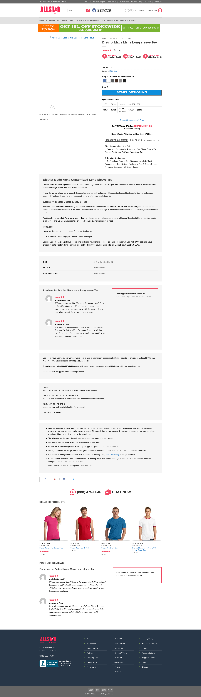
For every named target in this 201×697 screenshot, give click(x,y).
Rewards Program (99, 2)
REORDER (118, 639)
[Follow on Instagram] (131, 10)
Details (55, 114)
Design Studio (67, 20)
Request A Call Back (149, 643)
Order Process (124, 2)
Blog (149, 2)
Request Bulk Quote (117, 140)
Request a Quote (97, 20)
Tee (73, 242)
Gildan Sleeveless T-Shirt (79, 548)
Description (44, 114)
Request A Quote (120, 653)
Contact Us (158, 2)
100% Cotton (125, 38)
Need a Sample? (78, 114)
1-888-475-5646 (50, 656)
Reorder (111, 20)
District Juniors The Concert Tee (51, 548)
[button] (155, 10)
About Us (87, 2)
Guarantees (118, 662)
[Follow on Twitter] (135, 10)
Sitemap (145, 667)
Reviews (117, 672)
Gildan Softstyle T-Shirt (109, 548)
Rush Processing (112, 455)
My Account (91, 667)
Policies (134, 2)
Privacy (144, 648)
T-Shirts (113, 38)
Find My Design (148, 639)
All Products (52, 20)
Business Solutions (125, 20)
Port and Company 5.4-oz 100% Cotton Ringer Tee (144, 549)
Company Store (82, 20)
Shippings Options (148, 658)
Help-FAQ (142, 2)
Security (117, 667)
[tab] (44, 114)
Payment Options (148, 653)
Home (41, 20)
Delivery (44, 119)
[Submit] (88, 11)
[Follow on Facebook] (127, 10)
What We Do (112, 2)
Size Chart (91, 114)
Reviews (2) (65, 114)
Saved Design (119, 643)
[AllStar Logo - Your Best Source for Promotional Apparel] (51, 10)
